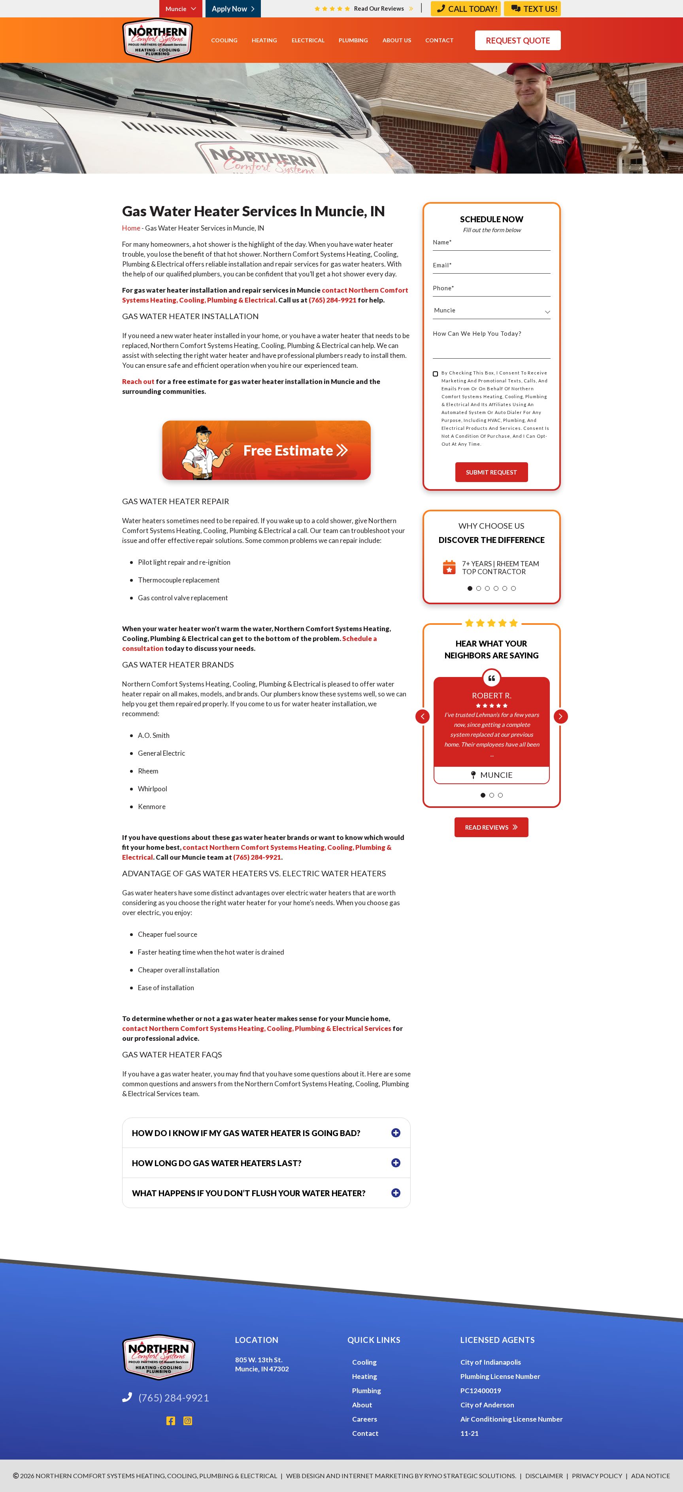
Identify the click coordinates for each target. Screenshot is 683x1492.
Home (131, 228)
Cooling (364, 1362)
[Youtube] (163, 1423)
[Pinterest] (150, 1423)
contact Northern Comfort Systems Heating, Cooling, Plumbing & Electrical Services (256, 1028)
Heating (364, 1376)
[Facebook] (174, 1423)
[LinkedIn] (144, 1423)
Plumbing (366, 1390)
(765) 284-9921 (333, 300)
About (362, 1405)
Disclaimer (544, 1475)
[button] (470, 588)
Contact (365, 1433)
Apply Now (230, 8)
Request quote (518, 40)
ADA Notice (650, 1475)
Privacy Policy (596, 1475)
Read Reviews (487, 827)
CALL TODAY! (472, 8)
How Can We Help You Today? (477, 333)
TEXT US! (540, 8)
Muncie (177, 8)
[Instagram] (190, 1423)
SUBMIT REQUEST (491, 472)
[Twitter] (157, 1423)
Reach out (138, 381)
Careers (364, 1419)
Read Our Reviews (379, 8)
